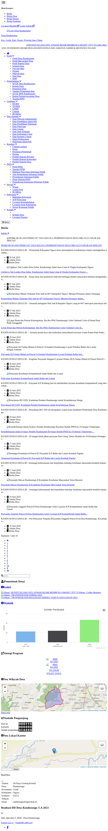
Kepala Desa (18, 86)
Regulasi (11, 144)
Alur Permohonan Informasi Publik (28, 174)
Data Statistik (13, 116)
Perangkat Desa (19, 89)
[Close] (2, 781)
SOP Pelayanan (19, 199)
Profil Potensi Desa (20, 63)
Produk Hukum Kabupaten (24, 159)
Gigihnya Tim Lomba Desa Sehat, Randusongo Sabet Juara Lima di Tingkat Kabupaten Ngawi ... (44, 272)
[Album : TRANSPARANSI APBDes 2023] (21, 595)
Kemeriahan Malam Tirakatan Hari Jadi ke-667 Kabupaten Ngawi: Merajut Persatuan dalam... (43, 298)
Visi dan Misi (18, 68)
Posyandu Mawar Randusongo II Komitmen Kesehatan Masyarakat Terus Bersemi (38, 485)
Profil (9, 56)
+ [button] (5, 687)
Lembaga (11, 101)
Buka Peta (6, 769)
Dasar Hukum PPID (21, 179)
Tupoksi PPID (18, 169)
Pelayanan (11, 194)
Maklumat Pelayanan (21, 197)
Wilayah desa (18, 73)
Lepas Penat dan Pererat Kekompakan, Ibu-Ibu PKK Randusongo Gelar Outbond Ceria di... (42, 328)
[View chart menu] (104, 610)
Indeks (4, 233)
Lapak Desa (17, 189)
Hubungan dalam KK (22, 141)
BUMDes (16, 114)
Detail (16, 769)
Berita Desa (12, 16)
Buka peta (5, 712)
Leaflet (82, 710)
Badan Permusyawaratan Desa (26, 96)
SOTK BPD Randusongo (23, 94)
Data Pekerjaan (19, 126)
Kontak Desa (18, 215)
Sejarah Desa (18, 66)
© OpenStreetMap (92, 710)
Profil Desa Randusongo (23, 58)
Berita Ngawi (13, 19)
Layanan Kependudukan (23, 202)
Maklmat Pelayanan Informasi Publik (28, 172)
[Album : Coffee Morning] (88, 592)
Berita (9, 13)
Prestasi (15, 71)
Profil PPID (17, 167)
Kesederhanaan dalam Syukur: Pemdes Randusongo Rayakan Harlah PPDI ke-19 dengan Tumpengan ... (47, 431)
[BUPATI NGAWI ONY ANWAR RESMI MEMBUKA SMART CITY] (55, 45)
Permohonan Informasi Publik (25, 177)
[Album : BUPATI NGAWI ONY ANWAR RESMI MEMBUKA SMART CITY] (38, 592)
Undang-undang (19, 146)
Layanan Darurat (19, 217)
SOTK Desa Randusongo (23, 83)
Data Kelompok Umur (22, 134)
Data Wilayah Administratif (24, 119)
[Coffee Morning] (97, 45)
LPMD (15, 109)
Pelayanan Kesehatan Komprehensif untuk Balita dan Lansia (28, 378)
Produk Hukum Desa (21, 162)
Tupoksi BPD (18, 99)
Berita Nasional (14, 21)
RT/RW (15, 104)
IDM (14, 78)
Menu (6, 222)
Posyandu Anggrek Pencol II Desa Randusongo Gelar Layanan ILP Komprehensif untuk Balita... (44, 514)
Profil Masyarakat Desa (22, 61)
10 (8, 566)
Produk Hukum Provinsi (23, 157)
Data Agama (17, 129)
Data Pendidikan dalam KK (24, 121)
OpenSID (103, 710)
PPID (9, 164)
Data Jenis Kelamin (21, 131)
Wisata (15, 187)
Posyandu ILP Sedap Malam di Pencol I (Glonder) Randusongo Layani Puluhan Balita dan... (42, 354)
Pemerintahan (13, 81)
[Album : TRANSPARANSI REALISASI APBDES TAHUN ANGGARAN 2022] (39, 597)
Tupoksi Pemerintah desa (23, 91)
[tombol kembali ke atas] (2, 813)
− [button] (5, 691)
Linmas (15, 111)
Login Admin (26, 26)
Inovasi (10, 184)
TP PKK (16, 106)
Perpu (15, 149)
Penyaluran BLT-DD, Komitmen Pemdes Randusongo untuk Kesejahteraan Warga (38, 405)
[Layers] (102, 688)
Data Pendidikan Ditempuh (24, 124)
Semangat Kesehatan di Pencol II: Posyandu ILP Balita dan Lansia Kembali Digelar (38, 458)
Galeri (7, 587)
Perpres (15, 154)
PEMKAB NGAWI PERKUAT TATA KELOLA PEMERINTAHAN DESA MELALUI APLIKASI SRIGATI (51, 245)
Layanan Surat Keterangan (24, 204)
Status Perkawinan (20, 139)
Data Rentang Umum (21, 136)
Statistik (8, 603)
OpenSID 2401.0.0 (23, 822)
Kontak (10, 209)
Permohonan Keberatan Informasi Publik (30, 182)
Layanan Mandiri (9, 26)
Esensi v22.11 (7, 822)
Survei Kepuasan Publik (23, 207)
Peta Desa (16, 76)
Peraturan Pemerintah (21, 152)
